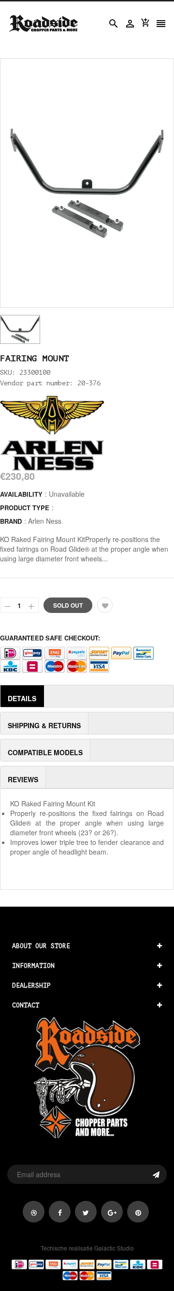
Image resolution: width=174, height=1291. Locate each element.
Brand (11, 521)
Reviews (23, 779)
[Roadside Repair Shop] (87, 1269)
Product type (24, 507)
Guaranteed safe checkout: (50, 637)
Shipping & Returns (44, 725)
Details (22, 698)
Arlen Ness (44, 521)
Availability (21, 494)
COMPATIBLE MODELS (45, 752)
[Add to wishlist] (105, 605)
